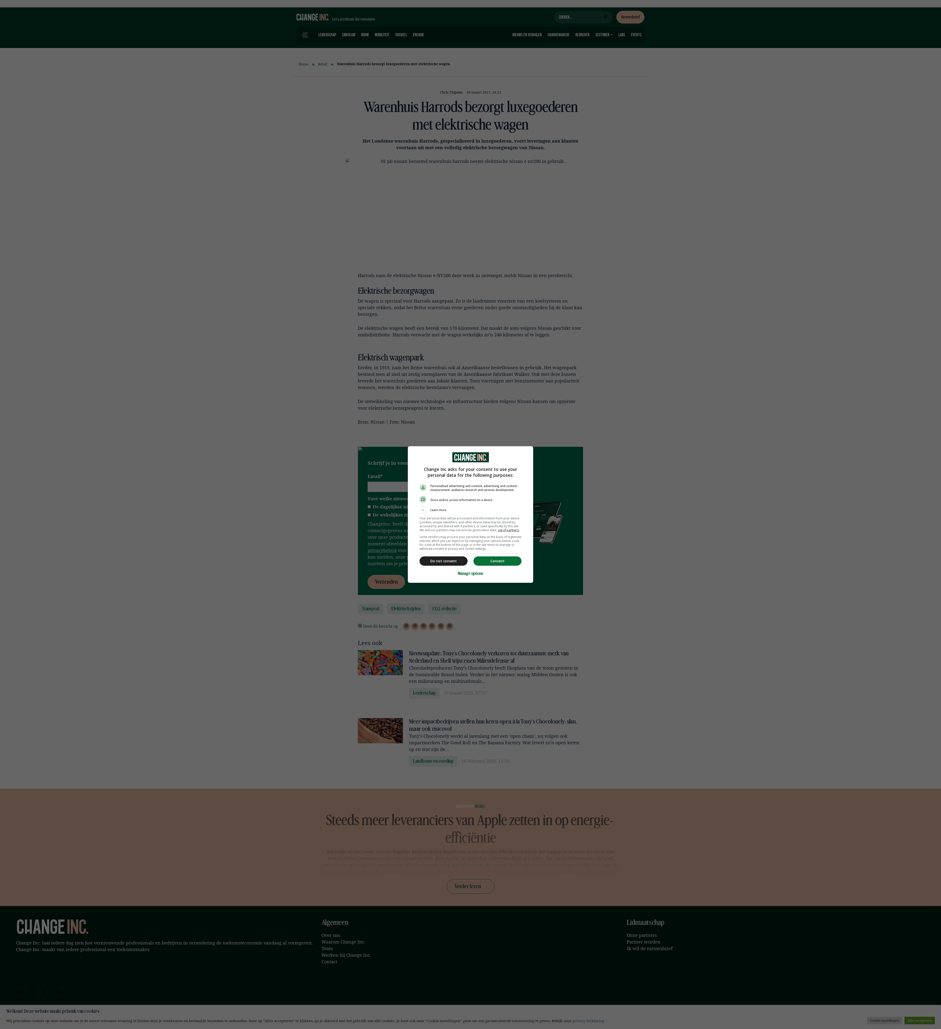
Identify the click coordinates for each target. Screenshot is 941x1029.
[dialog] (470, 514)
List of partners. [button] (509, 530)
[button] (470, 510)
